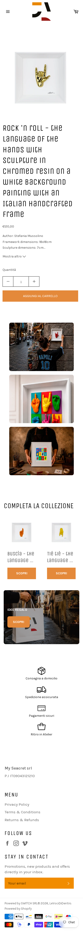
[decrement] (8, 281)
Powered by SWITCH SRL (21, 903)
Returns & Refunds (22, 819)
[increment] (34, 281)
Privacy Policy (17, 804)
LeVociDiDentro (60, 903)
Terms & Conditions (22, 812)
